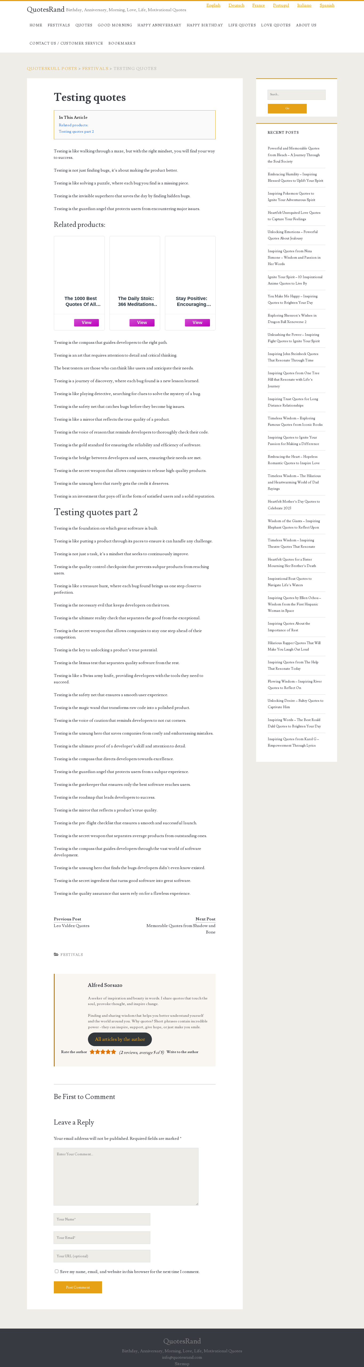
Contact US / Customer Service (66, 43)
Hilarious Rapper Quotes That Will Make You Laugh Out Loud (294, 646)
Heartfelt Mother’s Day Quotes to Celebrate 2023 (294, 504)
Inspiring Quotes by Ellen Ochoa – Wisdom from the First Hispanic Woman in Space (294, 604)
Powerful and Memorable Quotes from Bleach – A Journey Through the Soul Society (294, 154)
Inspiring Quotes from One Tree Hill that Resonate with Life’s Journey (293, 379)
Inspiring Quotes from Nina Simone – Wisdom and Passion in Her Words (294, 257)
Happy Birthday (205, 25)
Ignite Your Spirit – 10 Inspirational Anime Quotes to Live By (295, 280)
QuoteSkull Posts (52, 68)
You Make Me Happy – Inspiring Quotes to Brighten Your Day (293, 299)
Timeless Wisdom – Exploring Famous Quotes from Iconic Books (295, 421)
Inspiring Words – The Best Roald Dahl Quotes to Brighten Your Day (294, 723)
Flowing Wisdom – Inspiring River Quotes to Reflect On (295, 684)
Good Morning (115, 25)
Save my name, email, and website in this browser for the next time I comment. (130, 1271)
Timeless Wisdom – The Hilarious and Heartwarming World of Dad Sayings (294, 482)
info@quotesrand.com (182, 1357)
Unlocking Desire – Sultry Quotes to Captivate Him (295, 704)
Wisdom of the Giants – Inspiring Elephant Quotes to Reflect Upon (294, 524)
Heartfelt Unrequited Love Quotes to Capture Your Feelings (294, 216)
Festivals (59, 25)
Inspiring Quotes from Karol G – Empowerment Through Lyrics (293, 742)
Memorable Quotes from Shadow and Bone (181, 929)
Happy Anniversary (159, 25)
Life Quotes (242, 25)
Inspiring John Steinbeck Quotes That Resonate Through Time (293, 357)
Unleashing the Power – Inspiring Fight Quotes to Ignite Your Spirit (294, 338)
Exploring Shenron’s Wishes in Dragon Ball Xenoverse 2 (292, 318)
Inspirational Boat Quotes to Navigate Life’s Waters (290, 582)
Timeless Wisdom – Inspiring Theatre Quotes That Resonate (291, 543)
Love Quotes (276, 25)
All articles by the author (120, 1039)
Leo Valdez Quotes (72, 925)
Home (36, 25)
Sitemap (182, 1363)
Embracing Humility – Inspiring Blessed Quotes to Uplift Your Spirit (295, 177)
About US (306, 25)
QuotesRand (45, 9)
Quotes (84, 25)
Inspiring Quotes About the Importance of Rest (289, 626)
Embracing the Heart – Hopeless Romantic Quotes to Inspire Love (294, 460)
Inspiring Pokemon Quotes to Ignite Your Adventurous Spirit (291, 196)
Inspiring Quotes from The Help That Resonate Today (293, 665)
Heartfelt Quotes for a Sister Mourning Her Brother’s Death (292, 562)
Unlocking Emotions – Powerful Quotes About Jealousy (293, 235)
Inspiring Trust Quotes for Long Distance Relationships (293, 402)
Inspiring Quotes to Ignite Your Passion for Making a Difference (293, 440)
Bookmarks (122, 43)
